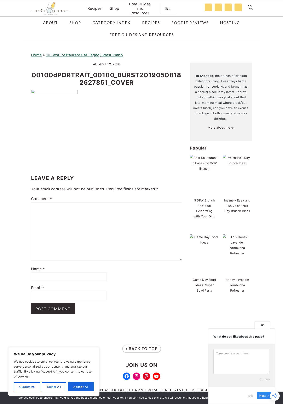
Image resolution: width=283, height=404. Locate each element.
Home (36, 55)
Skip (251, 395)
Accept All (80, 386)
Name (38, 269)
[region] (53, 371)
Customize (27, 386)
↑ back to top (142, 348)
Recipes (94, 8)
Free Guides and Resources (140, 8)
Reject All (54, 386)
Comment (41, 199)
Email (37, 288)
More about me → (221, 127)
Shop (114, 8)
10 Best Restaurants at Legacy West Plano (84, 55)
